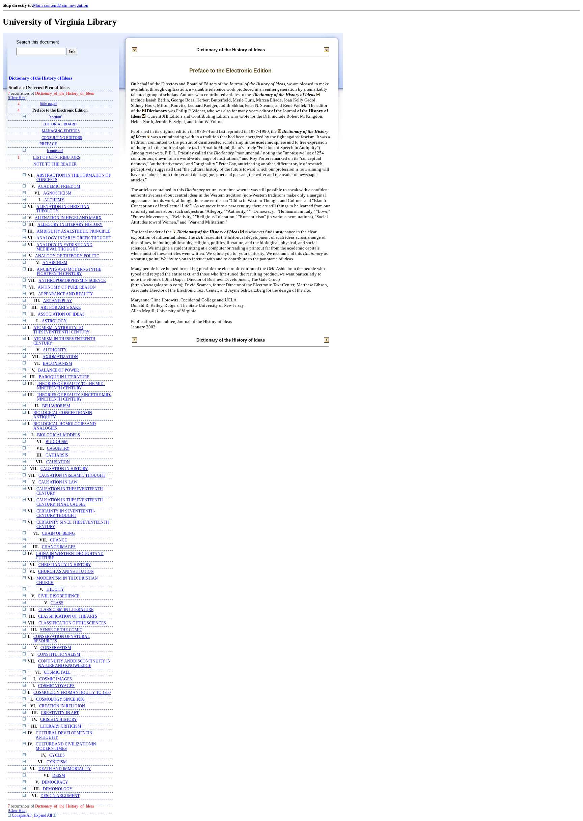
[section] (55, 117)
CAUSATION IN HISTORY (64, 469)
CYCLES (57, 755)
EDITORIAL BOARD (60, 124)
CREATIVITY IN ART (60, 713)
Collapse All (21, 815)
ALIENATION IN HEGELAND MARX (68, 218)
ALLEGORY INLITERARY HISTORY (70, 225)
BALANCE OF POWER (58, 370)
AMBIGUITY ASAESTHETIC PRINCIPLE (73, 231)
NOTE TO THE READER (55, 164)
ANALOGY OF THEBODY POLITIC (67, 256)
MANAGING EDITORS (61, 131)
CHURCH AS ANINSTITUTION (66, 571)
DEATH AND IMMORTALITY (64, 769)
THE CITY (55, 589)
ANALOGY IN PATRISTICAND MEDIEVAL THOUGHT (64, 247)
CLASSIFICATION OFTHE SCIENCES (72, 623)
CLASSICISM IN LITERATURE (65, 610)
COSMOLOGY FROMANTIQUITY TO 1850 (72, 693)
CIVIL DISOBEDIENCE (58, 596)
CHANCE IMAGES (59, 547)
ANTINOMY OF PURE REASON (67, 287)
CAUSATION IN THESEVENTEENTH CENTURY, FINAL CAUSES (69, 502)
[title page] (48, 103)
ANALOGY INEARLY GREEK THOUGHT (73, 238)
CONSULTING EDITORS (61, 138)
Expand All (43, 815)
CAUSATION (58, 462)
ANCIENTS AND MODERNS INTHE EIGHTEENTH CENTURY (69, 271)
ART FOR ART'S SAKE (60, 307)
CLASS (57, 603)
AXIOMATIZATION (60, 357)
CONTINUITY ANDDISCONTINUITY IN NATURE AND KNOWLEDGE (74, 663)
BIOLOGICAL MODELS (58, 435)
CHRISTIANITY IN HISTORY (64, 565)
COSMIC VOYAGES (56, 686)
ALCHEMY (54, 200)
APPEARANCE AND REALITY (65, 294)
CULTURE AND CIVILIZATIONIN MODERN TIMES (66, 746)
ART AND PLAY (57, 301)
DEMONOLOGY (58, 789)
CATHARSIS (57, 455)
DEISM (58, 775)
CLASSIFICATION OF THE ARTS (67, 616)
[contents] (55, 151)
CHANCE (58, 540)
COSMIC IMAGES (55, 679)
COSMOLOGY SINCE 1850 (60, 699)
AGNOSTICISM (57, 193)
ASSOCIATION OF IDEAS (61, 314)
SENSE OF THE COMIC (61, 630)
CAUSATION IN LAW (57, 482)
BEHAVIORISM (56, 406)
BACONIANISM (57, 363)
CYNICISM (57, 762)
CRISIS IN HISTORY (58, 719)
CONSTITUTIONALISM (58, 654)
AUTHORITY (55, 350)
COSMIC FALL (57, 672)
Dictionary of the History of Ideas (40, 78)
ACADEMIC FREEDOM (59, 186)
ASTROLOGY (54, 321)
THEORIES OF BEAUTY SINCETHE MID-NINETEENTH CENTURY (74, 397)
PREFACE (48, 144)
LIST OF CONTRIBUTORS (56, 157)
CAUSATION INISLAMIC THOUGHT (71, 475)
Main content (45, 5)
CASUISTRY (58, 448)
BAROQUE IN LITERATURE (64, 377)
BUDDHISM (57, 442)
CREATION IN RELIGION (62, 706)
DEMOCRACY (55, 782)
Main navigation (73, 5)
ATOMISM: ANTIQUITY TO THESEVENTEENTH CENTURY (61, 330)
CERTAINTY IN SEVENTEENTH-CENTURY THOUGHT (65, 513)
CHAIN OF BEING (58, 533)
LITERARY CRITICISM (60, 726)
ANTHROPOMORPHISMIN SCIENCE (72, 280)
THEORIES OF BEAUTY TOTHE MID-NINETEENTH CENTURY (71, 386)
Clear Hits (17, 98)
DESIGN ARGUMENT (60, 796)
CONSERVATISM (55, 648)
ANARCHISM (55, 263)
